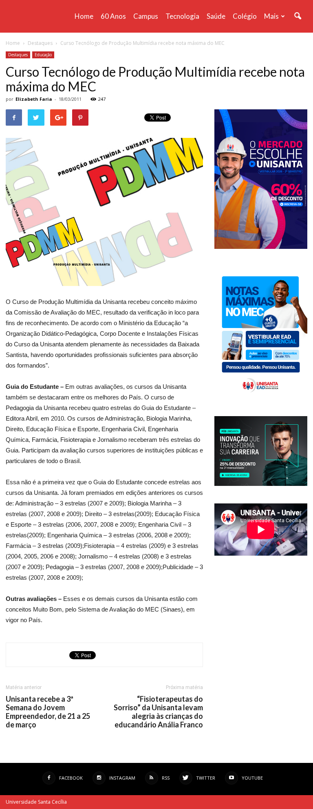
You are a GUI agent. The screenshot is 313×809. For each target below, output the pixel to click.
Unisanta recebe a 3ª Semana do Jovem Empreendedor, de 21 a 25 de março (48, 712)
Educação (43, 55)
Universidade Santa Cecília (36, 801)
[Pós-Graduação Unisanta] (260, 483)
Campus (145, 16)
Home (84, 16)
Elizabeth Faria (33, 99)
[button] (297, 16)
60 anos (113, 16)
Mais (271, 16)
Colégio (245, 16)
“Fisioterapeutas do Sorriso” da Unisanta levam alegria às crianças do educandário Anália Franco (158, 712)
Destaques (18, 55)
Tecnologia (182, 16)
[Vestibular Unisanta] (260, 247)
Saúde (216, 16)
